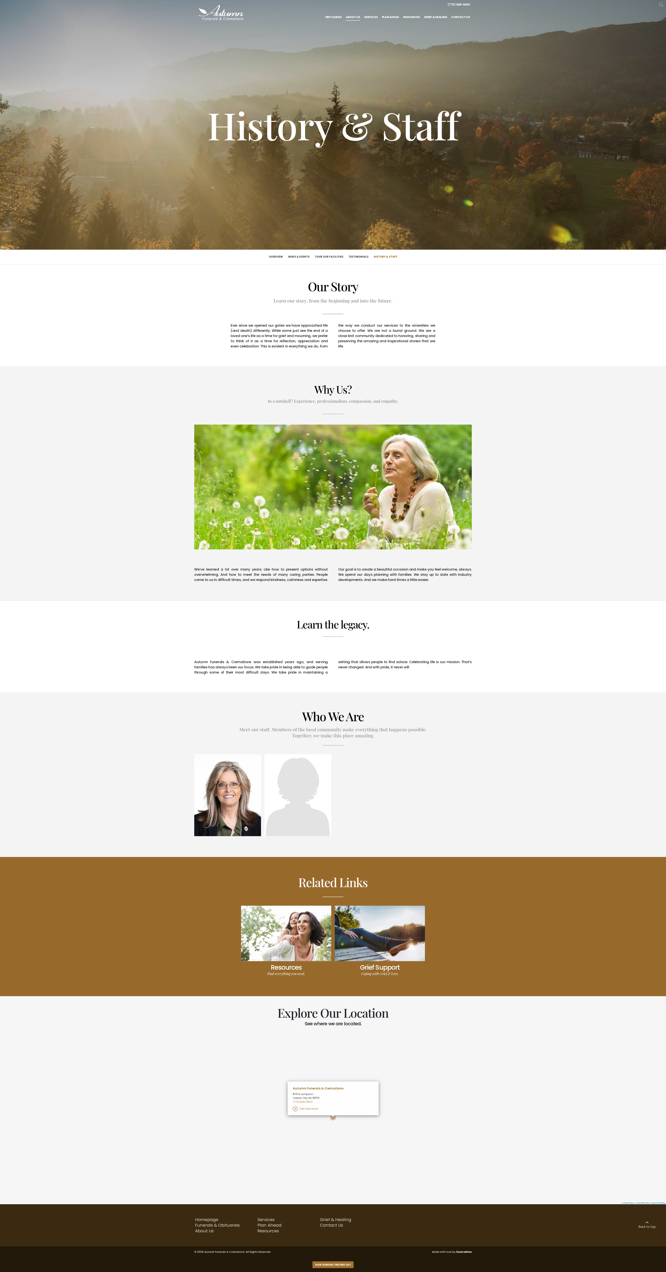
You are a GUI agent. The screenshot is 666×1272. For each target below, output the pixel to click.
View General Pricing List (333, 1264)
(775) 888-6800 (303, 1102)
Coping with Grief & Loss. (380, 973)
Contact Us (331, 1225)
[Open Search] (661, 5)
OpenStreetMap (658, 1202)
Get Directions (308, 1109)
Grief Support (380, 967)
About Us (204, 1231)
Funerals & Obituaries (217, 1225)
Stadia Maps (629, 1202)
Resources (286, 967)
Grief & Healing (335, 1219)
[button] (227, 795)
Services (266, 1219)
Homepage (206, 1219)
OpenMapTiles (643, 1202)
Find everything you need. (286, 973)
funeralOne (464, 1252)
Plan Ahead (269, 1225)
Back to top (647, 1227)
